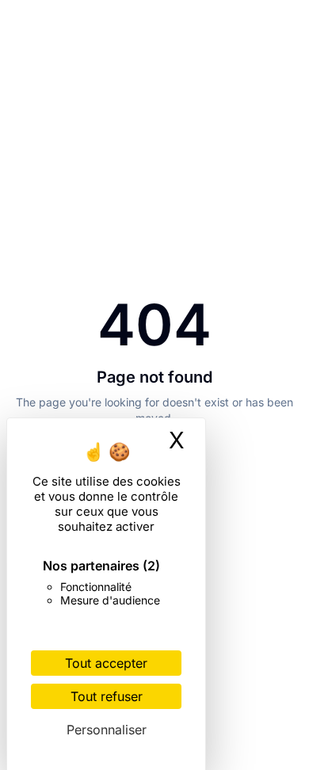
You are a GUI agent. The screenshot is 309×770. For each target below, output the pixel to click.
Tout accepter (106, 663)
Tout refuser (107, 696)
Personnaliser (107, 730)
